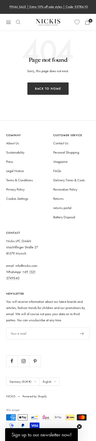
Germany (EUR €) (20, 381)
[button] (41, 434)
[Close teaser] (79, 426)
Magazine (60, 161)
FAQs (57, 171)
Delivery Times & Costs (69, 180)
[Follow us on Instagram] (23, 361)
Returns (58, 198)
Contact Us (60, 143)
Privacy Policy (15, 189)
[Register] (82, 333)
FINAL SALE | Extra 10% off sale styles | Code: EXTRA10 (48, 7)
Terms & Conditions (19, 180)
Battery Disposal (64, 217)
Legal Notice (15, 171)
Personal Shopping (66, 152)
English (47, 381)
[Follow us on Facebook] (12, 361)
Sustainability (15, 152)
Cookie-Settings (17, 198)
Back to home (48, 88)
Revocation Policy (65, 189)
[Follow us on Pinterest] (35, 361)
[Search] (18, 22)
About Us (12, 143)
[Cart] (87, 22)
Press (9, 161)
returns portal (62, 208)
